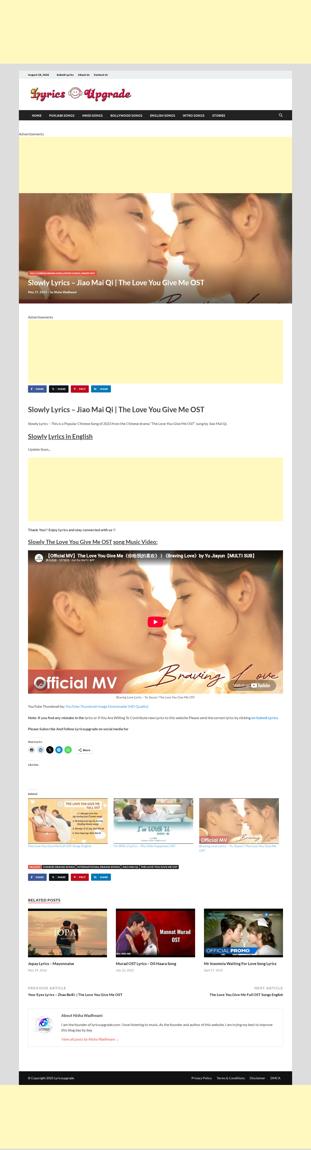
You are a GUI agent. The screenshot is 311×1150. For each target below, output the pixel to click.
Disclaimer (257, 1078)
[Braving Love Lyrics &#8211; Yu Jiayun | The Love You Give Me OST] (239, 821)
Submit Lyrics (65, 74)
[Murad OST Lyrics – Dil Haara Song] (155, 934)
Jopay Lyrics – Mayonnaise (51, 963)
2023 (32, 273)
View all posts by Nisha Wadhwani (90, 1039)
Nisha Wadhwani (65, 292)
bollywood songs (126, 115)
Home (36, 115)
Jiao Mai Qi (130, 867)
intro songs (193, 115)
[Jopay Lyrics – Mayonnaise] (67, 934)
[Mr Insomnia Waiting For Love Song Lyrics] (243, 934)
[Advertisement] (136, 32)
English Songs (162, 115)
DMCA (275, 1078)
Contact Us (101, 74)
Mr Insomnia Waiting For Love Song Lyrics (240, 963)
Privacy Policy (201, 1078)
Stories (218, 115)
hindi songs (92, 115)
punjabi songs (61, 115)
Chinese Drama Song (50, 273)
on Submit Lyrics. (265, 717)
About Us (84, 74)
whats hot (88, 273)
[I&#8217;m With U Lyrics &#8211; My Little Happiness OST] (154, 821)
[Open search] (280, 115)
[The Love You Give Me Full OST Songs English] (68, 821)
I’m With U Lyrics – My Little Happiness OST (144, 846)
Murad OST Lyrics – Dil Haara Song (146, 963)
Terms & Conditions (231, 1078)
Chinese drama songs (59, 867)
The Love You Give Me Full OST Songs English (60, 846)
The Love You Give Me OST (159, 867)
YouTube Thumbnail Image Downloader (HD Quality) (107, 706)
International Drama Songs (98, 867)
